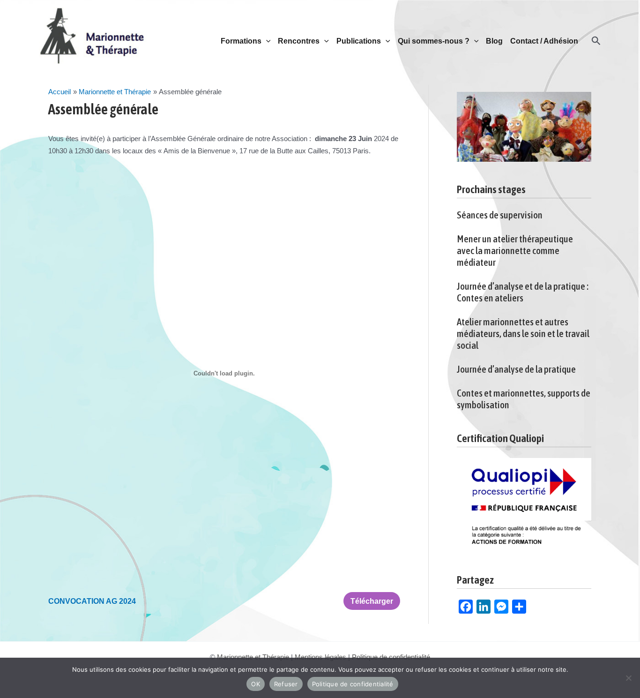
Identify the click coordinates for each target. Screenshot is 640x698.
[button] (266, 41)
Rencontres (299, 41)
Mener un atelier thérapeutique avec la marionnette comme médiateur (515, 250)
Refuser (286, 684)
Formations (241, 41)
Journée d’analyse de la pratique (516, 369)
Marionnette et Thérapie (253, 657)
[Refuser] (628, 678)
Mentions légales (320, 657)
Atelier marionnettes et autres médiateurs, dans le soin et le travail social (523, 333)
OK (255, 684)
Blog (494, 41)
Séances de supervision (500, 214)
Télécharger (371, 601)
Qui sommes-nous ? (433, 41)
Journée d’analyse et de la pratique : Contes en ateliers (522, 291)
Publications (358, 41)
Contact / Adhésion (544, 41)
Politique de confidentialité (391, 657)
